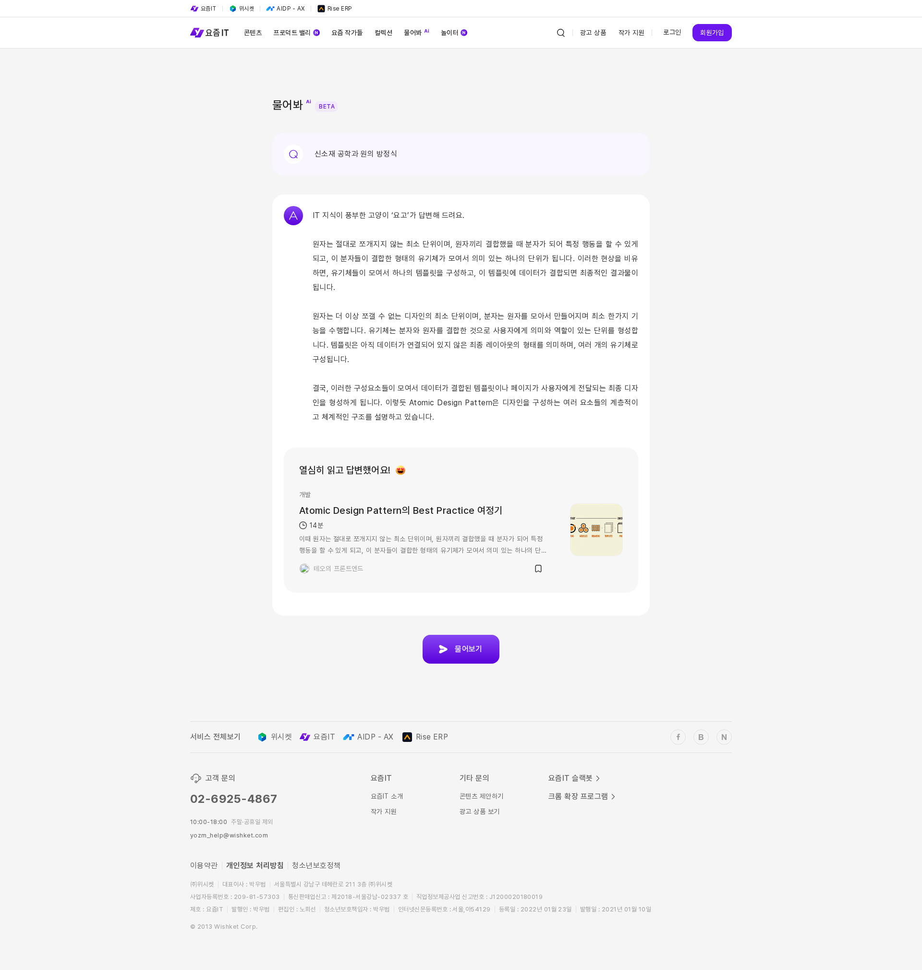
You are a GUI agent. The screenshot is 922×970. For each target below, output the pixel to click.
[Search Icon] (561, 32)
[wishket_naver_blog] (724, 737)
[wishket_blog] (701, 737)
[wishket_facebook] (678, 737)
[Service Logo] (209, 32)
